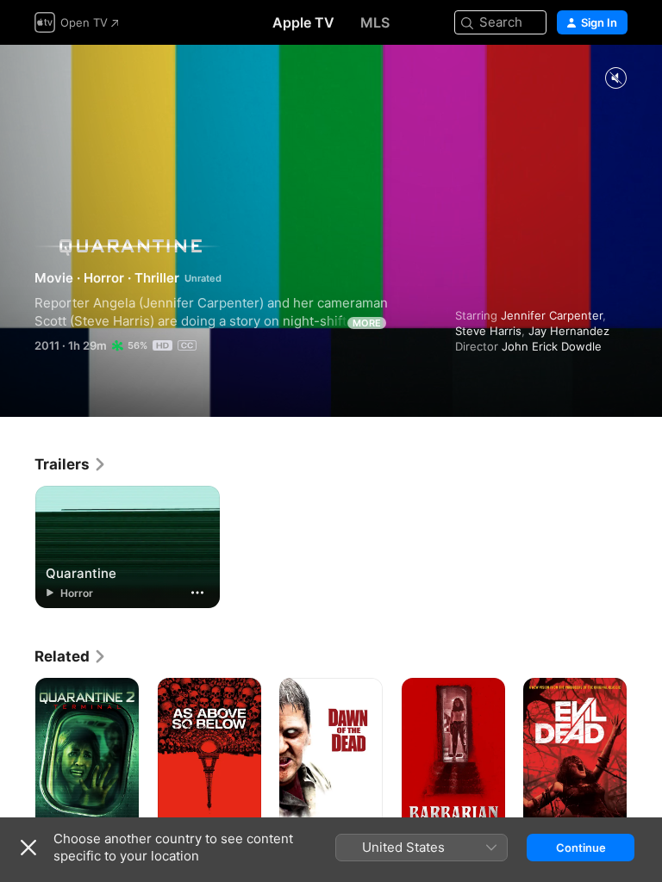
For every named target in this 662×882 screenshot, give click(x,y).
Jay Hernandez (568, 331)
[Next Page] (645, 755)
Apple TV (303, 22)
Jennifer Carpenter (552, 315)
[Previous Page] (17, 755)
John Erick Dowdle (552, 346)
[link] (70, 464)
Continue (581, 847)
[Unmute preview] (615, 78)
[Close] (28, 847)
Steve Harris (488, 331)
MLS (375, 22)
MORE (367, 323)
